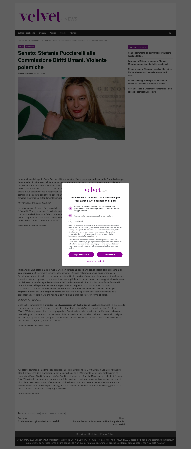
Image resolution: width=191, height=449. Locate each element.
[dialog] (95, 224)
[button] (95, 221)
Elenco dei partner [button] (91, 236)
